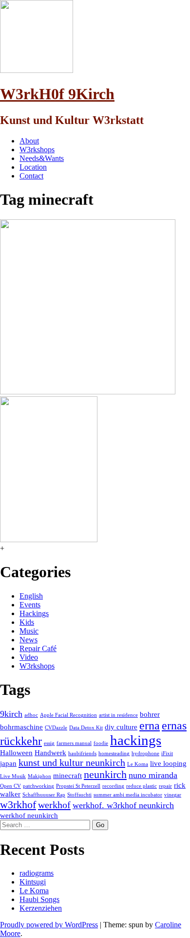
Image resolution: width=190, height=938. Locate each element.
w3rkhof (18, 804)
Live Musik (13, 776)
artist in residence (118, 715)
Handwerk (50, 753)
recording (113, 786)
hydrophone (145, 753)
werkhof (54, 804)
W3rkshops (37, 149)
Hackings (34, 613)
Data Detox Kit (86, 727)
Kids (26, 622)
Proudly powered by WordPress (49, 924)
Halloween (16, 753)
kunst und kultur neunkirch (72, 762)
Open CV (10, 786)
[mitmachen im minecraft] (87, 392)
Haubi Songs (39, 899)
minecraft (67, 775)
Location (33, 167)
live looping (168, 763)
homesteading (114, 753)
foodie (101, 743)
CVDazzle (56, 727)
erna (149, 725)
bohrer (150, 714)
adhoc (31, 715)
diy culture (121, 727)
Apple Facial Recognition (68, 715)
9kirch (11, 714)
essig (49, 743)
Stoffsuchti (79, 794)
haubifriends (82, 753)
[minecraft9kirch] (48, 539)
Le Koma (137, 764)
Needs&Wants (41, 158)
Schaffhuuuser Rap (43, 794)
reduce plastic (141, 786)
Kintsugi (32, 882)
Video (28, 657)
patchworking (38, 786)
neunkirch (105, 774)
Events (29, 605)
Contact (31, 176)
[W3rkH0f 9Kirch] (36, 70)
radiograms (36, 873)
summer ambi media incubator (128, 794)
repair (165, 786)
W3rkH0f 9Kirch (57, 94)
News (28, 640)
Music (28, 631)
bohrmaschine (21, 727)
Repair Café (38, 648)
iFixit (167, 753)
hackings (135, 740)
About (29, 141)
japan (8, 763)
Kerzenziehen (40, 908)
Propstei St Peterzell (78, 786)
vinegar (172, 794)
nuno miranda (153, 775)
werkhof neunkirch (29, 815)
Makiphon (39, 776)
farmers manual (74, 743)
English (31, 596)
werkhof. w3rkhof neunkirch (123, 805)
